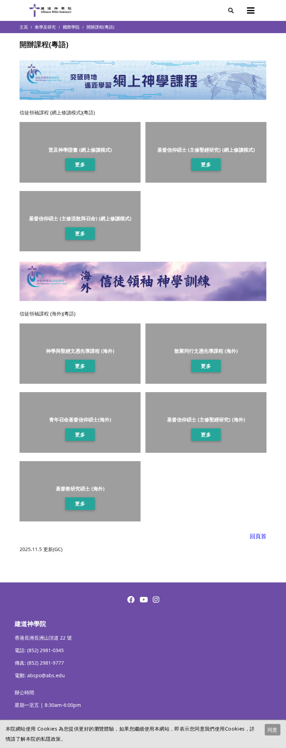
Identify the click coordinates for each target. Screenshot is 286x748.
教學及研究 (45, 27)
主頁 (24, 27)
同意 (272, 729)
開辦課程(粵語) (100, 27)
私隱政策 (51, 738)
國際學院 (71, 27)
